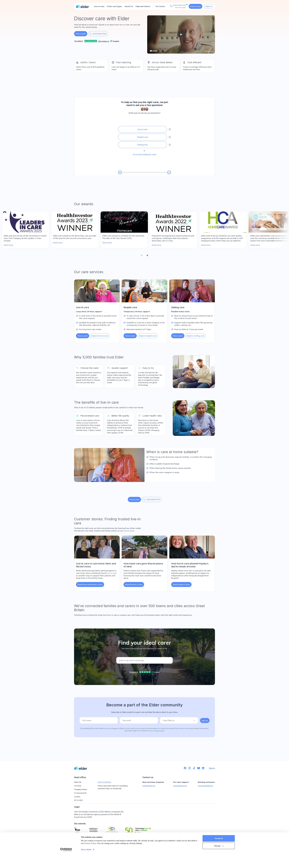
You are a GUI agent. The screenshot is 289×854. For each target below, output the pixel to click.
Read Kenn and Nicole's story (90, 584)
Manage (217, 846)
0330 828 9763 (98, 34)
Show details (86, 849)
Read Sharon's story (133, 584)
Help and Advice (143, 6)
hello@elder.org (148, 786)
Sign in (209, 6)
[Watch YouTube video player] (181, 34)
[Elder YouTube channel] (198, 768)
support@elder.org (205, 786)
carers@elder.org (180, 786)
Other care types (114, 6)
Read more (8, 245)
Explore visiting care (195, 336)
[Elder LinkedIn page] (203, 768)
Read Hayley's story (181, 584)
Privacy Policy (90, 843)
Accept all (219, 838)
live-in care (112, 573)
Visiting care (142, 145)
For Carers (160, 6)
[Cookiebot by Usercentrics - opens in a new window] (66, 849)
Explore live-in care (100, 336)
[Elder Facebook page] (185, 768)
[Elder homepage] (82, 6)
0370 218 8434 (104, 782)
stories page (128, 531)
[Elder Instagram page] (189, 768)
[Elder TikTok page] (194, 768)
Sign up (205, 720)
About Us (129, 6)
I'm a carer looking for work (144, 154)
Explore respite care (147, 336)
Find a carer (195, 6)
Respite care (142, 137)
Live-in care (99, 6)
